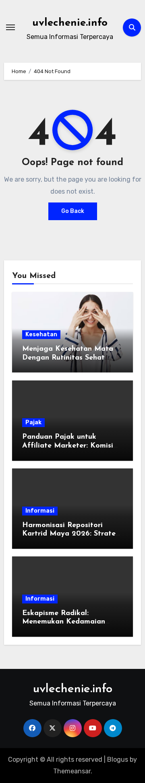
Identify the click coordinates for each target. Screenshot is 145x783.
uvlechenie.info (70, 23)
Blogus (117, 759)
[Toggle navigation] (10, 27)
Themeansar (72, 771)
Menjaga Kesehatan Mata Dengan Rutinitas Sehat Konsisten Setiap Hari (67, 358)
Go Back (72, 211)
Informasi (39, 510)
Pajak (33, 422)
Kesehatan (41, 334)
